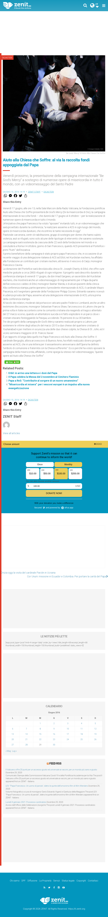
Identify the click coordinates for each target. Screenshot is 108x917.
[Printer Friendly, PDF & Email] (12, 362)
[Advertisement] (54, 32)
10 (68, 729)
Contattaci (93, 880)
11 (81, 729)
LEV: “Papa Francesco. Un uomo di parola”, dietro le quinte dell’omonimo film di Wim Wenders (47, 786)
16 (54, 734)
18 (81, 734)
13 (13, 734)
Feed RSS (55, 763)
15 (40, 734)
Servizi (56, 880)
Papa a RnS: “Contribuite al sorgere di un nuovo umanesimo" (43, 380)
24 (68, 739)
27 (13, 745)
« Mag (8, 751)
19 (95, 734)
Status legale (68, 880)
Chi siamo (15, 880)
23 (54, 739)
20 (13, 739)
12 (95, 729)
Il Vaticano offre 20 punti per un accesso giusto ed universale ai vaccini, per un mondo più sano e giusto (51, 770)
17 (68, 734)
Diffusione (32, 880)
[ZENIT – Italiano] (30, 5)
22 (40, 739)
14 (26, 734)
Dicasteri (7, 57)
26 (95, 739)
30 (54, 745)
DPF (24, 880)
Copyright (81, 880)
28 (26, 745)
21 (26, 739)
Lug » (14, 751)
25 (81, 739)
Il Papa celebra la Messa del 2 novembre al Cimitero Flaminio (43, 376)
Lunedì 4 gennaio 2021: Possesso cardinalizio (26, 802)
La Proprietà (45, 880)
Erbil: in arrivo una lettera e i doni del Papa (32, 373)
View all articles (11, 433)
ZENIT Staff (34, 192)
